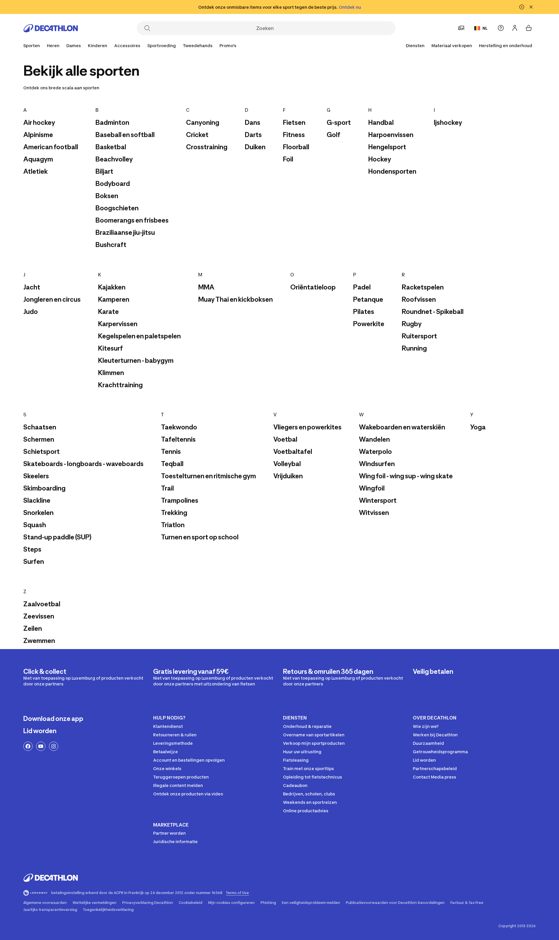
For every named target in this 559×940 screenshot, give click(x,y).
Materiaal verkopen (451, 45)
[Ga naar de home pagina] (50, 28)
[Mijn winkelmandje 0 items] (529, 28)
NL (485, 28)
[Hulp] (501, 28)
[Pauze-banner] (521, 7)
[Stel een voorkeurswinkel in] (461, 28)
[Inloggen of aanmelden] (515, 28)
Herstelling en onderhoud (505, 45)
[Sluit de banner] (531, 7)
